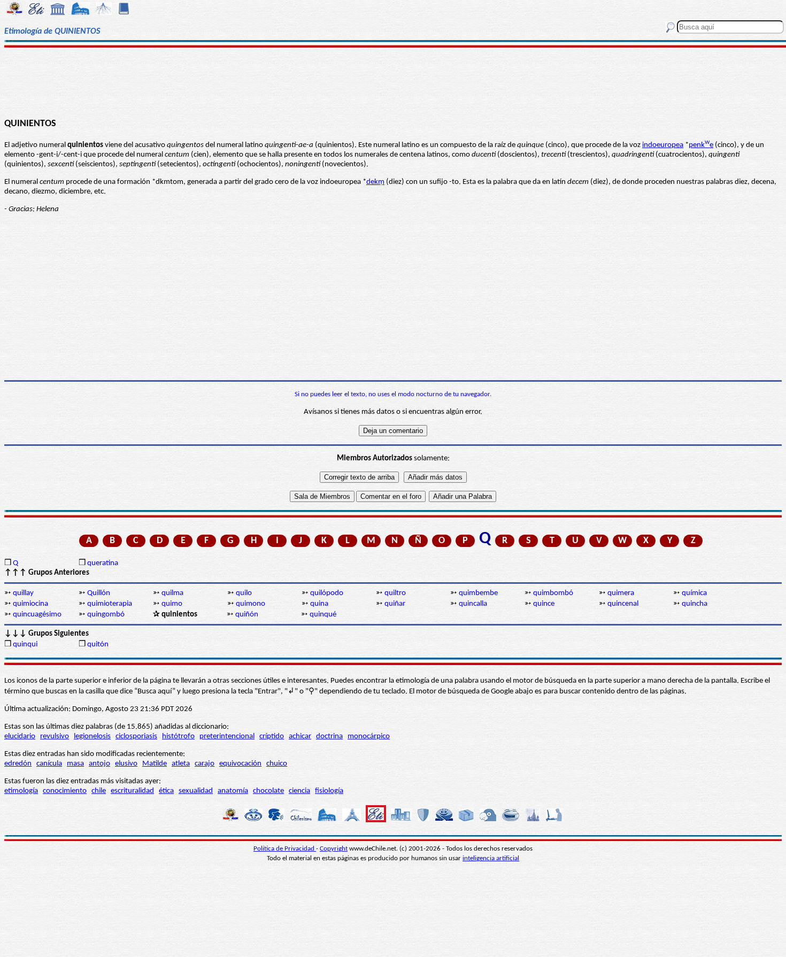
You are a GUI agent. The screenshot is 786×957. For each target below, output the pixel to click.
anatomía (233, 791)
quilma (172, 593)
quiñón (246, 615)
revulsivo (54, 736)
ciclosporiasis (136, 736)
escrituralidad (132, 791)
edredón (18, 764)
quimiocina (30, 604)
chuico (276, 764)
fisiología (329, 791)
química (694, 593)
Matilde (154, 764)
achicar (300, 736)
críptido (271, 736)
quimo (171, 604)
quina (319, 604)
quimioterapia (109, 604)
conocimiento (65, 791)
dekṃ (375, 182)
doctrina (329, 736)
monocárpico (369, 736)
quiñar (394, 604)
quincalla (473, 604)
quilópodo (326, 593)
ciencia (299, 791)
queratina (102, 563)
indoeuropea (662, 145)
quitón (98, 644)
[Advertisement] (393, 81)
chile (98, 791)
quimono (250, 604)
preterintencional (227, 736)
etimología (21, 791)
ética (166, 791)
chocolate (268, 791)
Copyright (334, 848)
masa (75, 764)
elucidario (19, 736)
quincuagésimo (37, 615)
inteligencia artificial (491, 858)
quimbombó (553, 593)
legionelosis (92, 736)
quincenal (622, 604)
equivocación (240, 764)
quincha (694, 604)
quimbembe (478, 593)
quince (543, 604)
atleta (181, 764)
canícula (49, 764)
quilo (244, 593)
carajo (204, 764)
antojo (99, 764)
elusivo (126, 764)
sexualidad (196, 791)
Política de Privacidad (284, 848)
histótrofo (178, 736)
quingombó (106, 615)
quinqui (25, 644)
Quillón (98, 593)
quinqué (323, 615)
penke (701, 145)
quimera (620, 593)
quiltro (395, 593)
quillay (23, 593)
